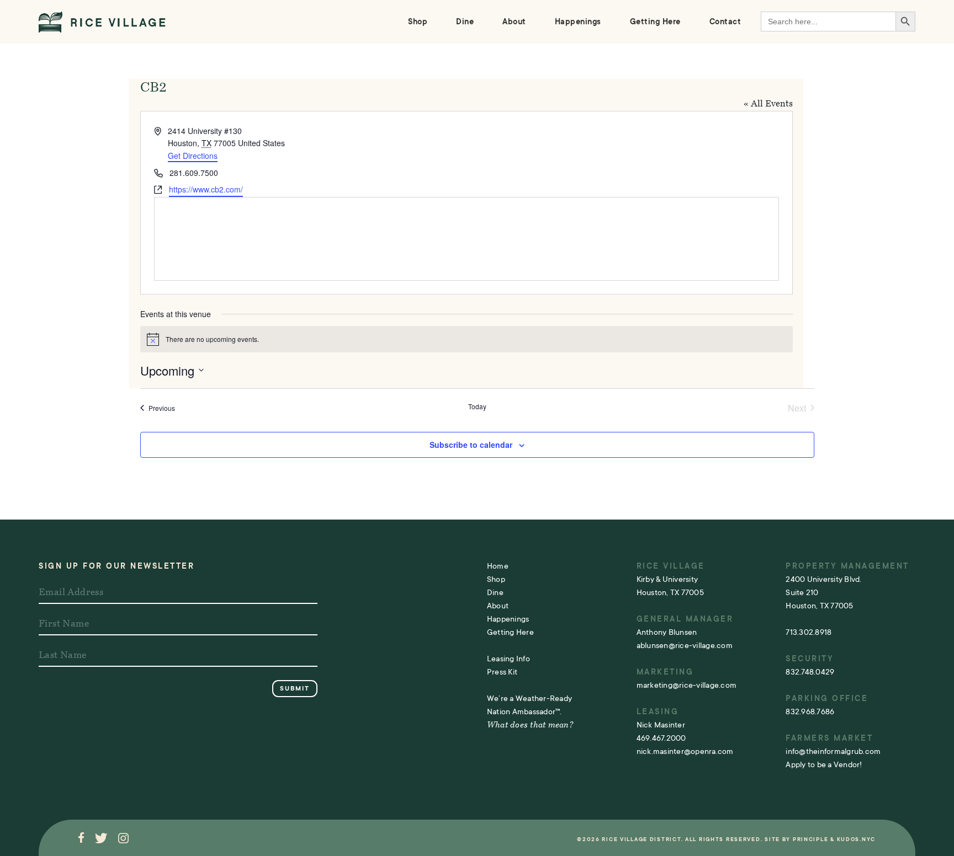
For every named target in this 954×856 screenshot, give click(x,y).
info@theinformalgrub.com (833, 751)
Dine (465, 21)
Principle (810, 839)
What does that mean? (530, 725)
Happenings (578, 21)
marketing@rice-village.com (687, 685)
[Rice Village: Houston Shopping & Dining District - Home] (102, 22)
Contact (725, 21)
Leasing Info (508, 658)
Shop (417, 21)
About (514, 21)
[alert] (466, 339)
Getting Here (655, 21)
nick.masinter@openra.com (685, 751)
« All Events (768, 104)
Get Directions (193, 155)
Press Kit (502, 671)
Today (477, 406)
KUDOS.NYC (856, 839)
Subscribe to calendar (471, 444)
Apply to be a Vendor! (824, 764)
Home (497, 565)
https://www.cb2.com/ (206, 189)
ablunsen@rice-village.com (685, 645)
